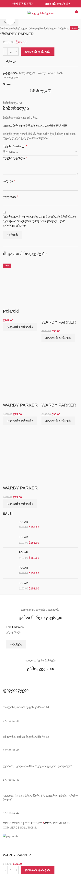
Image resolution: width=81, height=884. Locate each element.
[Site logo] (40, 13)
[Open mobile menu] (5, 13)
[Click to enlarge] (10, 20)
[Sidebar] (5, 843)
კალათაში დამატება (38, 51)
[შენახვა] (8, 879)
